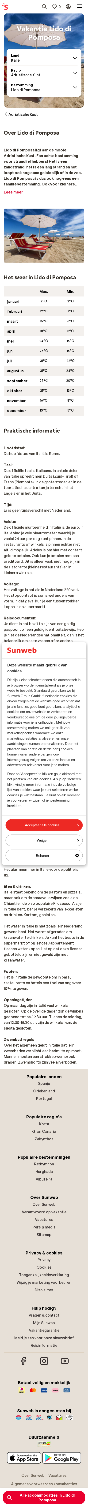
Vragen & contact (44, 1315)
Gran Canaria (44, 1131)
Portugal (44, 1098)
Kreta (44, 1123)
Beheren (42, 856)
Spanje (44, 1083)
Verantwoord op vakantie (44, 1212)
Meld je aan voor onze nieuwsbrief (44, 1337)
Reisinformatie (44, 1345)
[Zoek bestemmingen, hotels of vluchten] (44, 6)
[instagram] (44, 1364)
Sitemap (44, 1234)
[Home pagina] (5, 6)
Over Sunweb (44, 1204)
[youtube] (64, 1364)
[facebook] (23, 1364)
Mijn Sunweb (44, 1322)
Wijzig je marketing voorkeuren (44, 1282)
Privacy (44, 1259)
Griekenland (44, 1091)
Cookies (44, 1267)
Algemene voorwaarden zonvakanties (44, 1483)
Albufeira (44, 1179)
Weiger (42, 840)
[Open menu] (79, 6)
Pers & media (44, 1227)
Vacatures (44, 1219)
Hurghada (44, 1171)
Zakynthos (44, 1139)
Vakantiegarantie (44, 1330)
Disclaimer (44, 1290)
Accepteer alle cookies (42, 825)
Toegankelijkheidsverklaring (44, 1274)
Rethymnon (44, 1164)
